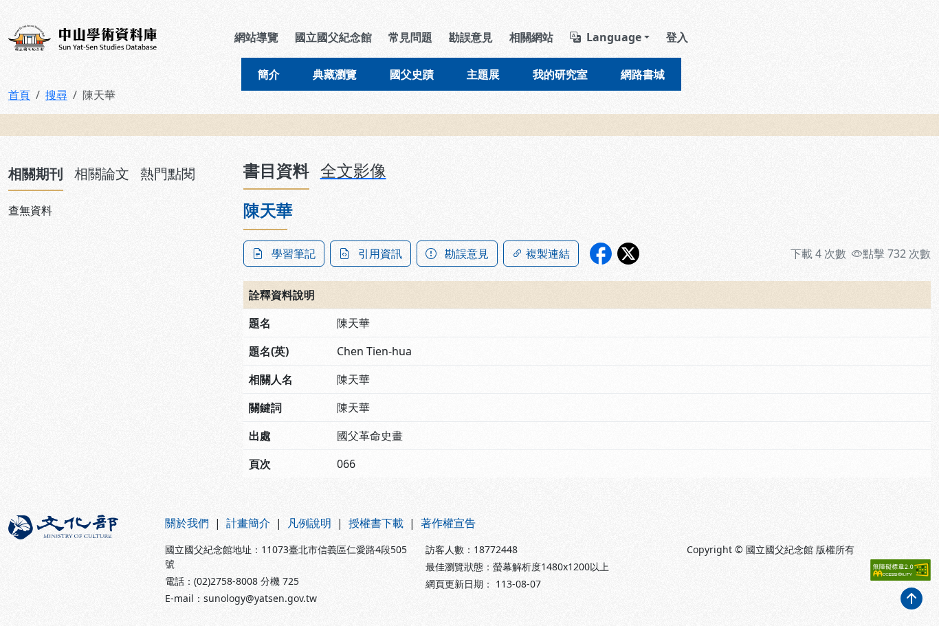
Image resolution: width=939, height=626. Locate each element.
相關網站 (531, 37)
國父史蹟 (412, 74)
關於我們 (187, 522)
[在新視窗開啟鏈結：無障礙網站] (900, 570)
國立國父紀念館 (333, 37)
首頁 (19, 94)
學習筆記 (294, 253)
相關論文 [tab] (101, 173)
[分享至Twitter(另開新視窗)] (628, 253)
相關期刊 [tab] (35, 173)
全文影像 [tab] (353, 170)
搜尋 (56, 94)
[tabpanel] (117, 210)
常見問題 (410, 37)
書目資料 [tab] (276, 170)
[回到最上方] (912, 599)
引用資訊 (380, 253)
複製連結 (548, 253)
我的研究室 (560, 74)
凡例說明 (309, 522)
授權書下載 (376, 522)
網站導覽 (256, 37)
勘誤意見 (471, 37)
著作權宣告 (448, 522)
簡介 (269, 74)
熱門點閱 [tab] (167, 173)
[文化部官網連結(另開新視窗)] (78, 560)
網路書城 (643, 74)
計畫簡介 (248, 522)
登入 (677, 37)
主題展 (483, 74)
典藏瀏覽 (335, 74)
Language (613, 37)
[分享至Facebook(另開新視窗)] (601, 253)
